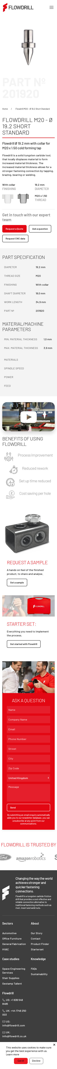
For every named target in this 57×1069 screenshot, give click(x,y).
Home (5, 109)
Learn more (12, 1054)
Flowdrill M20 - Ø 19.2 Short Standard (33, 109)
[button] (51, 7)
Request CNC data (15, 238)
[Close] (54, 1044)
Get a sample (17, 582)
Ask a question (40, 228)
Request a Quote (14, 228)
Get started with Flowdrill (23, 644)
